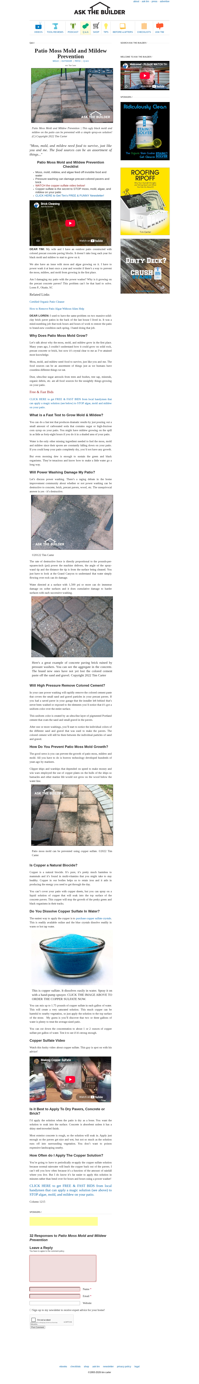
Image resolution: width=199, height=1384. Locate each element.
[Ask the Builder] (99, 8)
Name (87, 1289)
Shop (96, 32)
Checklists (144, 32)
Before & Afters (123, 32)
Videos (38, 32)
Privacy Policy (124, 1366)
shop (86, 1366)
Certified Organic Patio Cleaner (47, 301)
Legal (137, 1366)
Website (87, 1303)
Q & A (85, 32)
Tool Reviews (55, 32)
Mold (56, 61)
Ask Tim (145, 1)
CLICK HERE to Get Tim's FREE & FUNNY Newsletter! (69, 195)
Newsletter (108, 1366)
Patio (78, 61)
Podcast (73, 32)
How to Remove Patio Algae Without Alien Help (57, 308)
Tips (106, 32)
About (136, 1)
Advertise (164, 1)
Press (154, 1)
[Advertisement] (64, 1221)
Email (87, 1296)
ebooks (63, 1366)
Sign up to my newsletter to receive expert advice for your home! (68, 1310)
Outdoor (66, 61)
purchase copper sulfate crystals (93, 918)
